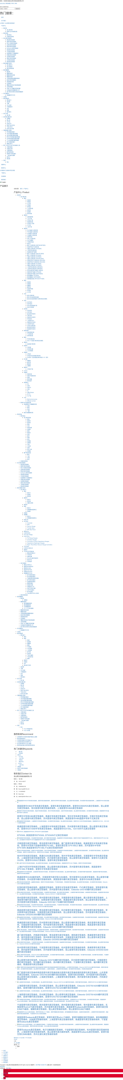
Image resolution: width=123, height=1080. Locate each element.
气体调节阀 (30, 657)
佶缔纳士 (26, 382)
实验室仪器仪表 (7, 117)
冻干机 (8, 122)
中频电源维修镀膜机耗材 (13, 78)
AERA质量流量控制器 (12, 135)
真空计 (8, 157)
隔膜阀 (29, 643)
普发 (25, 280)
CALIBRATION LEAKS (33, 593)
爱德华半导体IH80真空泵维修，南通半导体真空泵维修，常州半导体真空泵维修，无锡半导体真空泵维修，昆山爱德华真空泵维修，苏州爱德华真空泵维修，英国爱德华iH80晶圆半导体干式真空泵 (62, 817)
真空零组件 (6, 98)
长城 (28, 458)
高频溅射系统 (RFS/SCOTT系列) (35, 278)
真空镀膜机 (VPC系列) (33, 275)
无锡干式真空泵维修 (22, 768)
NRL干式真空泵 (31, 238)
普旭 (25, 337)
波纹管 (8, 102)
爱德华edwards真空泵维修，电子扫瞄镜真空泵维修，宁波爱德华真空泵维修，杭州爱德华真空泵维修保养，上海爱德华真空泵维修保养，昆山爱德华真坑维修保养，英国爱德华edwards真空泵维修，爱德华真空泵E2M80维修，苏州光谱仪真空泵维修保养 (63, 1031)
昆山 (10, 1068)
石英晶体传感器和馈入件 (13, 90)
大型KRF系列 (30, 324)
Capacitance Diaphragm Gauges (36, 543)
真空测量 (29, 379)
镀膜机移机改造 (11, 75)
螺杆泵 (29, 287)
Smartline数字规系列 (32, 558)
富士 (8, 162)
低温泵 (29, 212)
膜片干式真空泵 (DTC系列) (34, 255)
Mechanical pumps (32, 399)
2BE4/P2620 (30, 392)
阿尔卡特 (29, 449)
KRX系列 (29, 310)
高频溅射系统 (10, 81)
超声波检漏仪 (10, 152)
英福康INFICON (11, 95)
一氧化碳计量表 (11, 155)
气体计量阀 (30, 655)
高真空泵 (29, 374)
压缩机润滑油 (10, 36)
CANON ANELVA (28, 548)
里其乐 (25, 342)
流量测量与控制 (7, 130)
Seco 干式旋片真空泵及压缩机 (35, 340)
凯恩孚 (25, 345)
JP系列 (29, 354)
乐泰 (28, 444)
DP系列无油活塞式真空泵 (33, 355)
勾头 (8, 108)
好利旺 (25, 309)
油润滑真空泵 (30, 332)
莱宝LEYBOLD (28, 565)
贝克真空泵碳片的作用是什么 (24, 740)
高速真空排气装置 (32, 252)
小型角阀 (29, 650)
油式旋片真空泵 (31, 344)
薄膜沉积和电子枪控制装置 (14, 85)
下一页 (15, 1043)
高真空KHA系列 (31, 317)
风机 (4, 160)
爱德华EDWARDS (28, 566)
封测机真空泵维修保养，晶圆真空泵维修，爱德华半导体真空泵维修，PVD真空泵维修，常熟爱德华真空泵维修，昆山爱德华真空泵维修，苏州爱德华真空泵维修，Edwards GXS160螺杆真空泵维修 (62, 888)
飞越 (28, 411)
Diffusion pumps (31, 401)
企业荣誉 (7, 23)
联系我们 (12, 23)
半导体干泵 (30, 220)
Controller (29, 523)
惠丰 (28, 454)
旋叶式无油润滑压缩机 (33, 297)
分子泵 (29, 203)
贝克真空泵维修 (11, 51)
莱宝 (25, 198)
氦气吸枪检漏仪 (31, 575)
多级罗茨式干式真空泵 (33, 247)
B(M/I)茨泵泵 (30, 307)
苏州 (7, 1068)
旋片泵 (29, 362)
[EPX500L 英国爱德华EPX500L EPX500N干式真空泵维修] (32, 831)
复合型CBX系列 (31, 314)
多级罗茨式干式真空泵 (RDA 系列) (36, 260)
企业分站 (2, 3)
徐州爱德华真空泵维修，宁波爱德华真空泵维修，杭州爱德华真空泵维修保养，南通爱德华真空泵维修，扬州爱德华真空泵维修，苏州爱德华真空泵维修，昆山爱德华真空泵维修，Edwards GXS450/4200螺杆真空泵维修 (62, 949)
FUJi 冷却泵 (27, 730)
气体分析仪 (10, 127)
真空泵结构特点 (21, 738)
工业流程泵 (30, 350)
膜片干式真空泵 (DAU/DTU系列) (35, 253)
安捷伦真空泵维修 (11, 55)
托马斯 (25, 359)
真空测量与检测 (7, 63)
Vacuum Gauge (31, 526)
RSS (12, 3)
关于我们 (3, 20)
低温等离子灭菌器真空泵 (30, 404)
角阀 (28, 640)
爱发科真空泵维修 (11, 46)
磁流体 (8, 71)
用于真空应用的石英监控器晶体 (15, 92)
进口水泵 (5, 113)
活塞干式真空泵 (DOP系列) (34, 257)
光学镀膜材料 (27, 606)
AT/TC (28, 394)
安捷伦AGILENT (28, 571)
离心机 (8, 120)
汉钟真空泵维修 (11, 60)
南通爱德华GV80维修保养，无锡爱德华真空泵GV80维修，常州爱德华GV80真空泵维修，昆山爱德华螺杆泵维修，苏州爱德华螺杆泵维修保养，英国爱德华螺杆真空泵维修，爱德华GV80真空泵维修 (63, 878)
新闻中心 (3, 168)
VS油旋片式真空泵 (32, 235)
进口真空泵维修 (7, 38)
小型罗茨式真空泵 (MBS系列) (35, 267)
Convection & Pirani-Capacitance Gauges (38, 541)
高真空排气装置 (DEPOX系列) (35, 273)
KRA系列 (29, 319)
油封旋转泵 (30, 217)
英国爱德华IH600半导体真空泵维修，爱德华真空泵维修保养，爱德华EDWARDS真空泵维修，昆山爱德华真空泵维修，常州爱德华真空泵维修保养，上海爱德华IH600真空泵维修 (63, 806)
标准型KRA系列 (31, 329)
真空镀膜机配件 (28, 603)
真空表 (29, 496)
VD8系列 (29, 555)
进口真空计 (10, 65)
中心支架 (9, 105)
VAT (25, 663)
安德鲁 (29, 441)
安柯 (28, 434)
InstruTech (26, 536)
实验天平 (9, 123)
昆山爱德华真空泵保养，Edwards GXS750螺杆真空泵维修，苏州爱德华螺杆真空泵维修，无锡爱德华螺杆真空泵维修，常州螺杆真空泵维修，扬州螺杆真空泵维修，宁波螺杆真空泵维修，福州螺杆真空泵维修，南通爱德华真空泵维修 (62, 962)
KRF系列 (29, 312)
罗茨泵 (29, 207)
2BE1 (28, 389)
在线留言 (3, 176)
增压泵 (29, 210)
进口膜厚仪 (6, 93)
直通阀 (29, 642)
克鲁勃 (29, 442)
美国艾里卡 (10, 143)
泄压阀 (29, 653)
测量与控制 (30, 503)
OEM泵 (29, 347)
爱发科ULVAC (27, 568)
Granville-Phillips (28, 534)
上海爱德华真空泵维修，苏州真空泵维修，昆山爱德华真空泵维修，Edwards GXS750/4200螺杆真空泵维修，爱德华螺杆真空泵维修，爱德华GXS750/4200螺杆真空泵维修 (62, 986)
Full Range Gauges (32, 538)
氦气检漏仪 (30, 591)
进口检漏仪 (10, 66)
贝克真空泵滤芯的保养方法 (24, 742)
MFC (28, 524)
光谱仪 (5, 97)
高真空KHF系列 (31, 322)
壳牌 (28, 437)
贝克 (25, 294)
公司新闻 (2, 170)
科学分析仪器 (10, 128)
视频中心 (3, 164)
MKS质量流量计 (11, 132)
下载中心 (3, 173)
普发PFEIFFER (28, 570)
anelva (25, 371)
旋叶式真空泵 (30, 295)
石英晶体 (9, 83)
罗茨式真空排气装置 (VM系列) (35, 270)
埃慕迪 (25, 600)
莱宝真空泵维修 (11, 40)
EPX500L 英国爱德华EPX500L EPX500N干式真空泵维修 (42, 835)
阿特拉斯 (26, 330)
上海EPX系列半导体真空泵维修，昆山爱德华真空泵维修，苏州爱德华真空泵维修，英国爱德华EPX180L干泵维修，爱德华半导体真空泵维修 (59, 867)
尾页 (19, 1043)
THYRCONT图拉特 (29, 551)
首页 (2, 17)
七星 (28, 456)
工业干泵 (29, 218)
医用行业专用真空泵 (12, 31)
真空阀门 (9, 100)
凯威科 (25, 352)
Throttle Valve (30, 528)
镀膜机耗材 (10, 73)
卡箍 (8, 103)
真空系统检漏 (10, 68)
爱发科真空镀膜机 (11, 80)
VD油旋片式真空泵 (32, 233)
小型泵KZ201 (30, 320)
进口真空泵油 (27, 417)
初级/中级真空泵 (31, 376)
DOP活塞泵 (30, 240)
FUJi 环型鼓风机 (28, 729)
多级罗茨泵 (30, 289)
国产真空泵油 (27, 452)
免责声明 (2, 1066)
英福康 (25, 514)
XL (28, 391)
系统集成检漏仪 (31, 581)
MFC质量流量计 (11, 142)
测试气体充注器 (31, 588)
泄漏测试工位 (30, 586)
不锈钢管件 (10, 107)
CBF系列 (29, 315)
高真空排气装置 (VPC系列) (34, 272)
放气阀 (29, 652)
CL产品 (29, 396)
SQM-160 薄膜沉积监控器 (13, 88)
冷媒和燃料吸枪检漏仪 (33, 578)
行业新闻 (7, 170)
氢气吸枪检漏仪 (31, 576)
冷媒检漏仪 (10, 147)
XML (16, 3)
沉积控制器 (10, 87)
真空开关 (29, 560)
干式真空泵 (30, 208)
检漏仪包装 (30, 585)
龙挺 (28, 406)
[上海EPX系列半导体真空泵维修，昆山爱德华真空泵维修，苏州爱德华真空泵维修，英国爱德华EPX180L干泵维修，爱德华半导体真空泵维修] (54, 863)
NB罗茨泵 (29, 237)
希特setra (26, 531)
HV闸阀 (29, 647)
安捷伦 (25, 372)
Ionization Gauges (32, 540)
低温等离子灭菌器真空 (12, 53)
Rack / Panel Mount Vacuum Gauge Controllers (39, 545)
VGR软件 (29, 561)
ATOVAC (26, 521)
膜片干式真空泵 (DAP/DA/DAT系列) (36, 245)
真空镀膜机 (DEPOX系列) (33, 277)
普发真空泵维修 (11, 61)
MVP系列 (29, 302)
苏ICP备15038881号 (41, 1065)
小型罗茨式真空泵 (32, 250)
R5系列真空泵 (31, 339)
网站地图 (8, 3)
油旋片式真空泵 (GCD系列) (34, 265)
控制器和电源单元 (32, 509)
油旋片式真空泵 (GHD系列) (34, 248)
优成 (25, 300)
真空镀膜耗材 (27, 605)
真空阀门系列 (27, 665)
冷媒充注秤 (10, 148)
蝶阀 (28, 645)
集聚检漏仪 (30, 583)
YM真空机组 (30, 242)
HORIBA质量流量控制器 (13, 138)
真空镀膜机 (6, 70)
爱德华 (25, 215)
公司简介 (2, 23)
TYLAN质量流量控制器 (13, 140)
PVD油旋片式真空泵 (32, 232)
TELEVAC (26, 546)
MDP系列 (29, 304)
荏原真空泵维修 (11, 50)
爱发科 (25, 228)
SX (28, 384)
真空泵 (5, 28)
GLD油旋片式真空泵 (32, 230)
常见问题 (12, 170)
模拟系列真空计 (31, 553)
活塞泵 (29, 365)
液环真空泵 (30, 335)
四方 (28, 459)
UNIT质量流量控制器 (12, 133)
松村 (28, 439)
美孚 (28, 436)
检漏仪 (29, 494)
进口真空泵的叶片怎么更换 (24, 743)
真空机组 (29, 213)
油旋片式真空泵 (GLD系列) (34, 263)
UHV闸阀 (29, 648)
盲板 (8, 110)
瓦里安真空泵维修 (11, 45)
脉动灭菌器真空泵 (28, 412)
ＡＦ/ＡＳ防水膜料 (29, 608)
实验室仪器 (30, 349)
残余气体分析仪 (11, 125)
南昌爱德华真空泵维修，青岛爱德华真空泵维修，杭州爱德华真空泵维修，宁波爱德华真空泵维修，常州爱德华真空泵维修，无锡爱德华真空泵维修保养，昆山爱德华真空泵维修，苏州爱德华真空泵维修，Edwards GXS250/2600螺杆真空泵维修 (62, 912)
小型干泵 (29, 227)
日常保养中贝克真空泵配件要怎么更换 (27, 737)
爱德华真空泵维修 (11, 41)
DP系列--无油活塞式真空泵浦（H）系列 (37, 357)
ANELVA (26, 519)
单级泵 (29, 202)
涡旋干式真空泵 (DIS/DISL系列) (35, 258)
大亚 (25, 397)
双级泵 (29, 200)
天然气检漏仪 (30, 590)
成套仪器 (29, 556)
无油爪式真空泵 (31, 325)
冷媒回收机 (10, 150)
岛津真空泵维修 (11, 56)
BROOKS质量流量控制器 (13, 137)
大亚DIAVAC (27, 533)
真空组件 (29, 381)
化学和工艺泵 (30, 223)
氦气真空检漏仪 (31, 580)
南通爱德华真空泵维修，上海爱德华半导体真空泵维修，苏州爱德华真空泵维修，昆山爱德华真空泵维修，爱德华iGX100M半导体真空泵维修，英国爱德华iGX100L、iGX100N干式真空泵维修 (62, 827)
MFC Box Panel (31, 529)
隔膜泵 (29, 285)
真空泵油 (5, 33)
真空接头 (9, 112)
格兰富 (8, 115)
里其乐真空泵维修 (11, 58)
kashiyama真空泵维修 (12, 48)
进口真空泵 (10, 30)
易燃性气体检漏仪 (11, 153)
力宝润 (29, 446)
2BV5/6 (29, 387)
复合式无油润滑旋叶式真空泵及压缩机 (37, 299)
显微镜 (8, 118)
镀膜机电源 (10, 76)
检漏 (28, 377)
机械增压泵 (30, 222)
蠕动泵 (29, 364)
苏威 (28, 447)
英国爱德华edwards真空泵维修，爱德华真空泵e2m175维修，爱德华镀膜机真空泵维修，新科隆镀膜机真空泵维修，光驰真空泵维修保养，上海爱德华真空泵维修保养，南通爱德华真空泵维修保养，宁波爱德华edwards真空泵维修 (62, 1019)
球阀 (28, 658)
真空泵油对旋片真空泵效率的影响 (26, 745)
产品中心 (3, 25)
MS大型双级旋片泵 (32, 305)
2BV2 (28, 386)
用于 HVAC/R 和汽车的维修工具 (11, 145)
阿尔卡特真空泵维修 (12, 43)
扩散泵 (29, 205)
